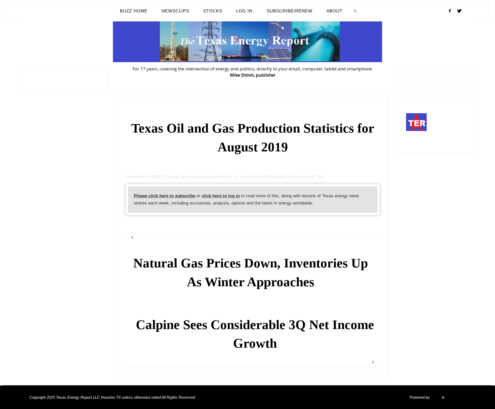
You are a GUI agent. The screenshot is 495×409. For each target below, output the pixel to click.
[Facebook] (450, 10)
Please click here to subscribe (164, 195)
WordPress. (456, 397)
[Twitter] (459, 10)
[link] (355, 10)
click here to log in (221, 195)
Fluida (435, 397)
